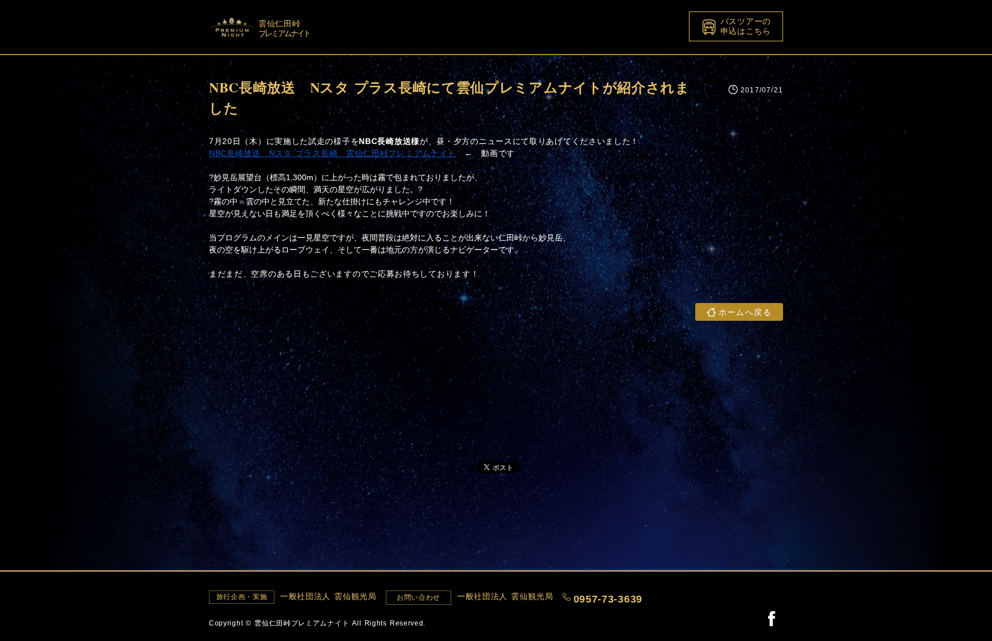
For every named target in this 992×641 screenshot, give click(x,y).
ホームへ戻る (745, 311)
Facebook (771, 618)
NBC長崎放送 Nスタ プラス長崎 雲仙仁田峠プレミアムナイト (332, 153)
